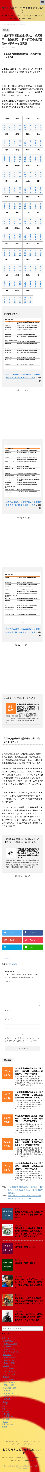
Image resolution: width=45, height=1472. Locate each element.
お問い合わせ (27, 1444)
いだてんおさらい (10, 1371)
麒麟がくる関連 (9, 1357)
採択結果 (7, 958)
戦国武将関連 (7, 1424)
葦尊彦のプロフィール (13, 1442)
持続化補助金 (7, 1416)
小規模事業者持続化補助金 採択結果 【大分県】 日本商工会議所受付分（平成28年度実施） (29, 1118)
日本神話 (5, 1414)
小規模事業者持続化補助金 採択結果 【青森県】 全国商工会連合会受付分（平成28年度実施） (29, 1142)
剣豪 (3, 1407)
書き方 (5, 1422)
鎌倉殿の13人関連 (10, 1344)
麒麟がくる (7, 1355)
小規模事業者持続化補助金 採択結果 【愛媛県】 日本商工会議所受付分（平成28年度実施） (29, 1166)
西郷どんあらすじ (10, 1382)
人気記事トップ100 (29, 1442)
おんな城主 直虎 (9, 1388)
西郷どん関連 (9, 1380)
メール (8, 1019)
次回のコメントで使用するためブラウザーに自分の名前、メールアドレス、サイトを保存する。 (22, 1041)
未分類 (4, 1427)
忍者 (3, 1409)
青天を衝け (7, 1346)
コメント (9, 981)
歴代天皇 (5, 1411)
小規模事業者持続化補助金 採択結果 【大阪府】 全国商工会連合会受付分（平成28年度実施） (29, 1094)
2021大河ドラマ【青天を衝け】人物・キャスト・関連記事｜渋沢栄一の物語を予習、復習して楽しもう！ (29, 1283)
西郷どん (6, 1377)
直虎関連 (7, 1391)
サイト (7, 1027)
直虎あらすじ (9, 1393)
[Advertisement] (22, 414)
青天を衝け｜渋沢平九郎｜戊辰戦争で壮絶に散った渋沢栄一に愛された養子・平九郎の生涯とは (29, 1317)
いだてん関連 (9, 1368)
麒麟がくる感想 (9, 1363)
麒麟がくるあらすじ (11, 1360)
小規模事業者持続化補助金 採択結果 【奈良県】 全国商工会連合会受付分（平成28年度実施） (25, 1190)
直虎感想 (7, 1396)
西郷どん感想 (9, 1385)
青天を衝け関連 (9, 1349)
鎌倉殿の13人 (8, 1341)
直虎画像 (7, 1399)
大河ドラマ (6, 1338)
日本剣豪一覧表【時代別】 (26, 1247)
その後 (4, 1404)
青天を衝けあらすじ (11, 1352)
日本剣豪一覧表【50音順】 (26, 1263)
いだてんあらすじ (10, 1374)
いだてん (6, 1366)
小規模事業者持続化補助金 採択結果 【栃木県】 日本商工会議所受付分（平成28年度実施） (29, 1071)
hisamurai (13, 964)
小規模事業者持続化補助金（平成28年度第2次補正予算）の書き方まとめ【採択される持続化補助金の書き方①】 (28, 853)
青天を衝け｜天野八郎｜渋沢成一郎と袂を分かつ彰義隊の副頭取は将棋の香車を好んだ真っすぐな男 (29, 1300)
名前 (7, 1010)
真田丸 (5, 1402)
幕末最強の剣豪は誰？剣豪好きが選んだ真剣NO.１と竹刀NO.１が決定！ (29, 1214)
